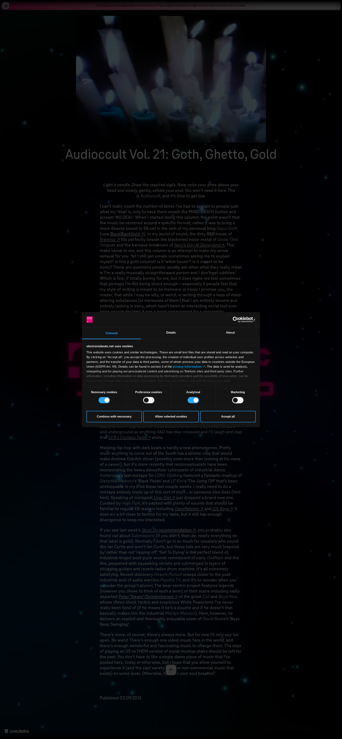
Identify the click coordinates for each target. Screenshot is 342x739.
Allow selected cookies (171, 416)
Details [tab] (171, 332)
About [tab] (230, 332)
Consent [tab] (112, 333)
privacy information (187, 366)
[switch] (148, 400)
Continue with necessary (114, 416)
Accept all (228, 416)
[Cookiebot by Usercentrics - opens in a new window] (238, 319)
